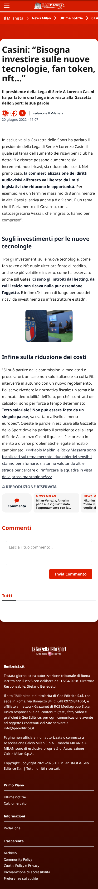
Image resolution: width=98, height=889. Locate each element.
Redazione (12, 828)
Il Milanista (13, 18)
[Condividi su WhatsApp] (5, 113)
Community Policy (18, 859)
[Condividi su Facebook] (13, 113)
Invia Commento (71, 574)
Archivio (10, 853)
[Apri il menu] (7, 6)
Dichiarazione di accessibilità (27, 872)
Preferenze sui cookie (21, 878)
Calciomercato (15, 803)
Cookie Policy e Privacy (21, 865)
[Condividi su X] (22, 113)
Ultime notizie (71, 18)
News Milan (41, 18)
